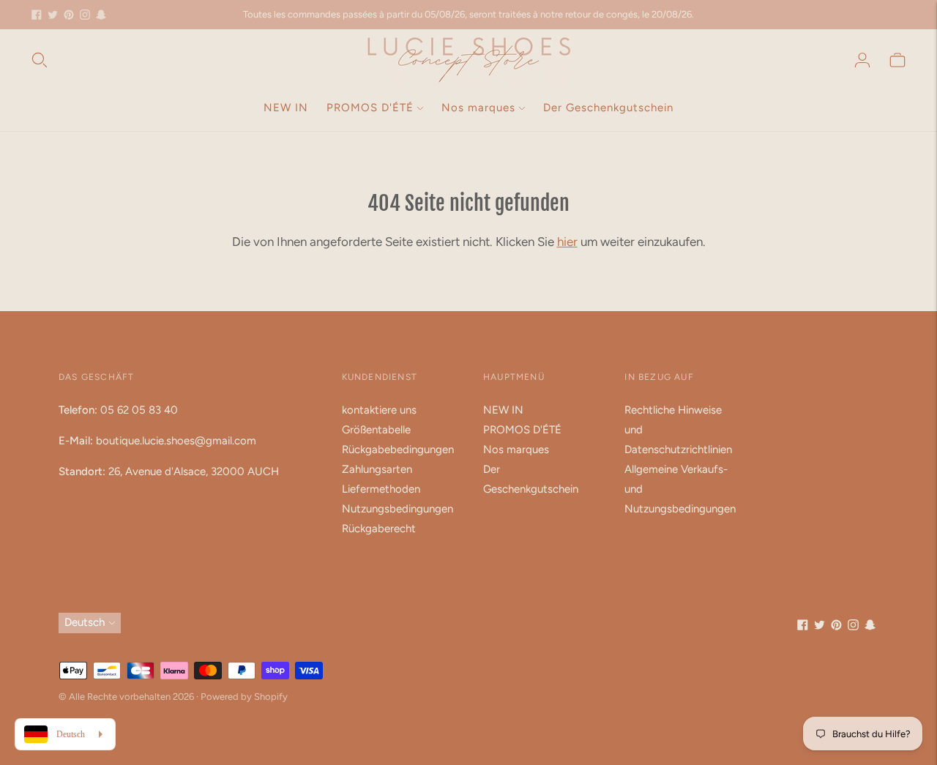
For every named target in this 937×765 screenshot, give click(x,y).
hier (567, 241)
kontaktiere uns (379, 410)
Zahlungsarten (377, 469)
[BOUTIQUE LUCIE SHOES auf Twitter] (53, 15)
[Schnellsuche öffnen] (39, 60)
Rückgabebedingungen (398, 449)
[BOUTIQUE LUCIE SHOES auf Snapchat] (101, 15)
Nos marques (478, 107)
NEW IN (286, 107)
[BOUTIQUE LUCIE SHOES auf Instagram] (85, 15)
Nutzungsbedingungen (397, 508)
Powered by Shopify (244, 696)
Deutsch (84, 622)
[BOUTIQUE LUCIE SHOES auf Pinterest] (69, 15)
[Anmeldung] (862, 60)
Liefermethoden (381, 489)
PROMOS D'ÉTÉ (370, 107)
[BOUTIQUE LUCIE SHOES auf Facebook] (36, 15)
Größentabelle (376, 429)
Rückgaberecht (379, 528)
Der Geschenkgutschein (608, 107)
